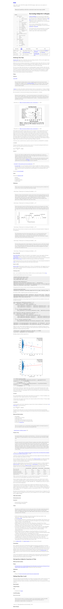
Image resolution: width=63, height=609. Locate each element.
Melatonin (15, 76)
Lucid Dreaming (16, 593)
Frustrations (15, 543)
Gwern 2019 (35, 53)
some (33, 464)
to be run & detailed (20, 171)
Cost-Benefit (23, 26)
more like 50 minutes (30, 83)
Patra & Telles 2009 (24, 22)
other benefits (46, 50)
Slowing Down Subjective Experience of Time (24, 559)
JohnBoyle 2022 (18, 541)
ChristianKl (16, 163)
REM (14, 258)
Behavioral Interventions (22, 27)
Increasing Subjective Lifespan (39, 14)
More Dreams (16, 584)
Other (20, 38)
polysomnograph (15, 257)
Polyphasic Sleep (24, 28)
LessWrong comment (23, 430)
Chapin (21, 590)
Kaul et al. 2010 (24, 23)
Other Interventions (17, 495)
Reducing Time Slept (18, 57)
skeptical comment (26, 541)
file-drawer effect (43, 550)
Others (22, 20)
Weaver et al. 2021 (37, 458)
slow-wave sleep (19, 258)
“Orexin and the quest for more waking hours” (25, 163)
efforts (29, 160)
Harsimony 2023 (20, 175)
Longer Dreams (16, 586)
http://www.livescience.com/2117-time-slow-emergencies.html (29, 573)
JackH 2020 (31, 26)
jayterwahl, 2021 (17, 165)
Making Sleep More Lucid (20, 39)
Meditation (20, 21)
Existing (30, 16)
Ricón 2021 (36, 26)
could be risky (43, 52)
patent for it (28, 159)
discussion (36, 464)
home (14, 2)
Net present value (21, 49)
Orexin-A (14, 151)
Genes (14, 505)
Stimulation (15, 500)
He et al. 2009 (19, 518)
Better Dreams (21, 45)
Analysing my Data (24, 24)
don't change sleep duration (26, 52)
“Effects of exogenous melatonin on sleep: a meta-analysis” (28, 102)
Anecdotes (23, 25)
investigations (34, 16)
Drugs (20, 36)
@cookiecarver (21, 422)
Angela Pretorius (16, 430)
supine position (15, 256)
